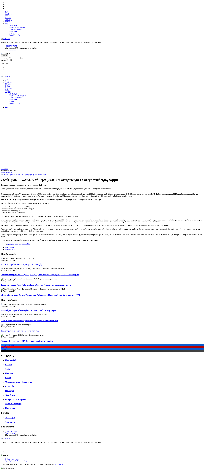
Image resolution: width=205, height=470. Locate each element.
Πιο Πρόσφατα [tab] (10, 249)
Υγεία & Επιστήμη (15, 29)
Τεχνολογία (13, 25)
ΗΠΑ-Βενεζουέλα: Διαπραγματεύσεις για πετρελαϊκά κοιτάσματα (29, 321)
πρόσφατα (10, 244)
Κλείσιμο (4, 55)
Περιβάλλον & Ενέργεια (17, 27)
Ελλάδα (7, 16)
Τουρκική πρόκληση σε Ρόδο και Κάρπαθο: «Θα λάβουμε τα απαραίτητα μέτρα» (36, 285)
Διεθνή (7, 22)
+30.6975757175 (11, 46)
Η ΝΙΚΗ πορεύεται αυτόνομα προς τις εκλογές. (21, 264)
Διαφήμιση (10, 422)
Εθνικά (8, 377)
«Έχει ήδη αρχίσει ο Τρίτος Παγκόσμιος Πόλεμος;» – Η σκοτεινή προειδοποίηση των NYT (40, 295)
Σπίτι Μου (26, 244)
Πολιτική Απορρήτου (12, 459)
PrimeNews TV (14, 35)
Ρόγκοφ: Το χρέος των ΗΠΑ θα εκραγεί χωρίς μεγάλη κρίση (27, 341)
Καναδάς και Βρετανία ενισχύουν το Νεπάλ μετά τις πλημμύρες (28, 310)
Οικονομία (8, 20)
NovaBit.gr (59, 464)
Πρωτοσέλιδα (11, 360)
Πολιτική (8, 18)
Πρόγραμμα (19, 244)
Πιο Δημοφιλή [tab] (10, 247)
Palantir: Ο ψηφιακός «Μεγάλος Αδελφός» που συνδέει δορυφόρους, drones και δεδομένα (40, 275)
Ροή (6, 12)
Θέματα (7, 23)
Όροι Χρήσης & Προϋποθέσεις (15, 461)
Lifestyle (12, 33)
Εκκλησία (9, 386)
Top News (8, 14)
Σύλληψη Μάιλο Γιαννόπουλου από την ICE (20, 331)
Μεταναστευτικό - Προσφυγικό (18, 382)
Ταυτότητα (10, 417)
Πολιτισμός (13, 31)
